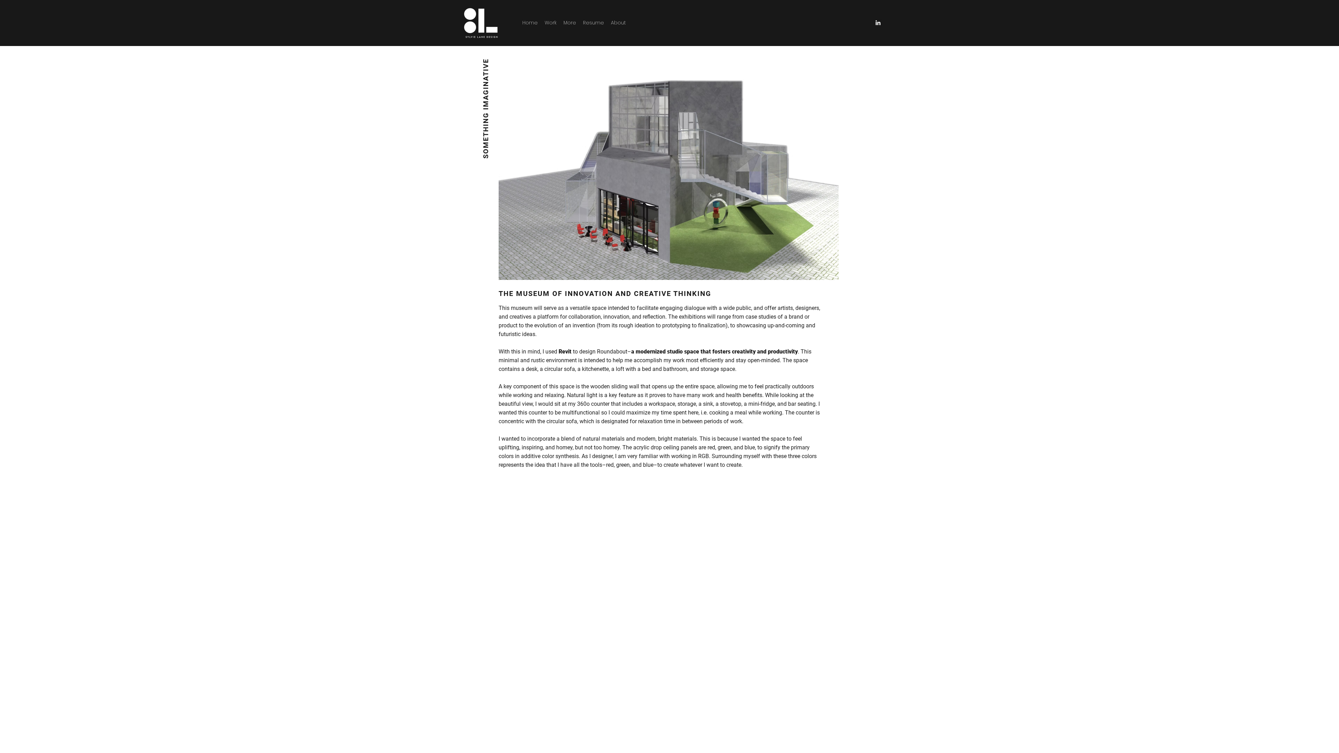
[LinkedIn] (878, 22)
